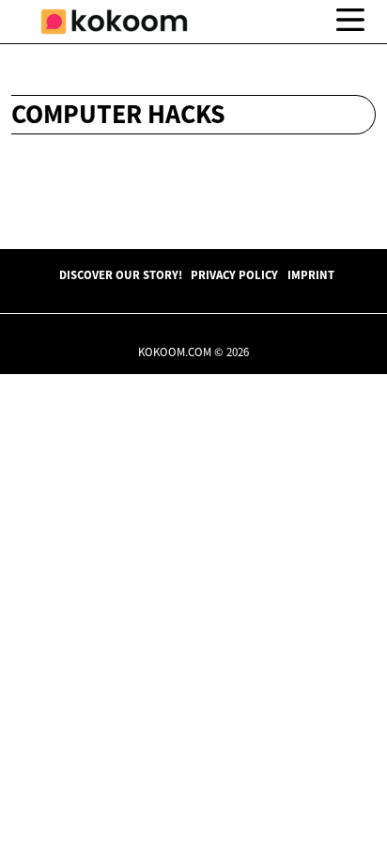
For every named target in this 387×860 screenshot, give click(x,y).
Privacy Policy (234, 274)
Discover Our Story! (120, 274)
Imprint (310, 274)
